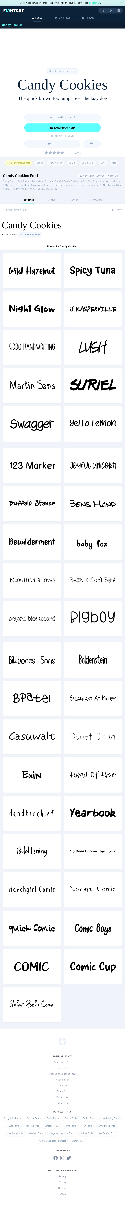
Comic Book (88, 163)
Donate (114, 176)
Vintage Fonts (52, 1126)
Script (40, 163)
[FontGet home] (13, 10)
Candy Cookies (71, 181)
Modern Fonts (32, 1126)
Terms (62, 1182)
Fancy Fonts (71, 1118)
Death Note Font (62, 1062)
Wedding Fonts (16, 1133)
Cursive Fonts (34, 1118)
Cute (103, 163)
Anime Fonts (87, 1133)
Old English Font (107, 1133)
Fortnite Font (63, 1103)
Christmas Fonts (106, 1126)
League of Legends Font (62, 1074)
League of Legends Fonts (62, 1133)
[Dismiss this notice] (122, 3)
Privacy (62, 1176)
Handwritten (55, 163)
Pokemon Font (62, 1079)
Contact (62, 1188)
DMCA (62, 1194)
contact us (94, 3)
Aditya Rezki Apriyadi (93, 176)
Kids (114, 163)
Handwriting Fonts (111, 1118)
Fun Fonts (87, 1126)
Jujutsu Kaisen (62, 1085)
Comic (72, 163)
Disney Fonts (78, 1141)
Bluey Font (62, 1091)
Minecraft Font (62, 1068)
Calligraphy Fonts (12, 1118)
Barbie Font (62, 1097)
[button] (111, 10)
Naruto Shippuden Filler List (52, 1141)
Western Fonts (36, 1133)
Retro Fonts (70, 1126)
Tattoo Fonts (89, 1118)
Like (53, 143)
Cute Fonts (14, 1126)
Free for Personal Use (18, 163)
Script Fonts (53, 1118)
